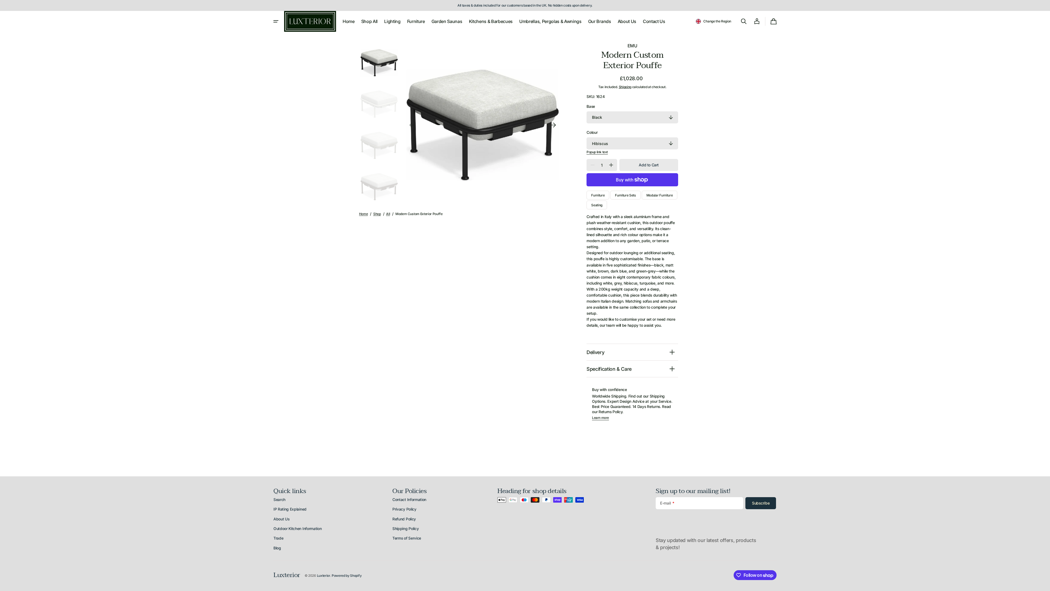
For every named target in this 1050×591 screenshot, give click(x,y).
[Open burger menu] (276, 21)
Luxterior (323, 575)
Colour (592, 132)
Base (591, 106)
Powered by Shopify (346, 575)
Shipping (625, 87)
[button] (713, 21)
